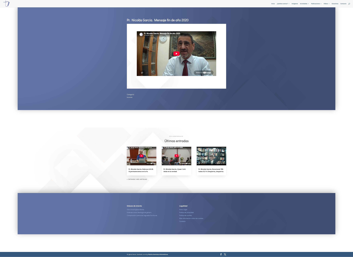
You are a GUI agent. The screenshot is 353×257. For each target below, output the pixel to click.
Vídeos (326, 4)
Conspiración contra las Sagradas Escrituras (142, 215)
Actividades (303, 4)
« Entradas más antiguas (137, 179)
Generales (129, 97)
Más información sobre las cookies (191, 218)
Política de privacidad (186, 212)
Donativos (335, 4)
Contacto (343, 4)
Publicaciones (315, 4)
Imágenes (295, 4)
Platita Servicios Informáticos (158, 254)
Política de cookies (185, 215)
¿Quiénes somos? (282, 4)
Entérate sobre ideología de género (139, 212)
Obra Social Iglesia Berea (135, 210)
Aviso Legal (183, 210)
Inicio (273, 4)
